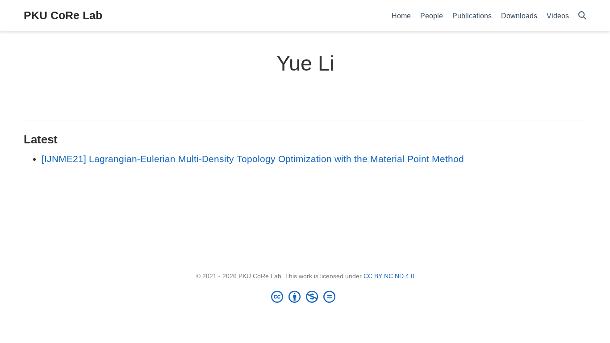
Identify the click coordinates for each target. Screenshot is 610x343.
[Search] (582, 16)
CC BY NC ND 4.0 (388, 276)
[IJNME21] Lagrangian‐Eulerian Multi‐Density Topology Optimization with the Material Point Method (253, 159)
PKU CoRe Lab (63, 15)
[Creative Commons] (305, 296)
